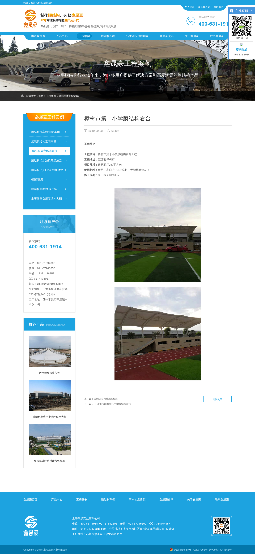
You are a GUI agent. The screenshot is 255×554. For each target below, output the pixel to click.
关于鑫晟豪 (192, 36)
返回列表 (217, 399)
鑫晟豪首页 (38, 36)
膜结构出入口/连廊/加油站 (47, 170)
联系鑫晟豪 (204, 7)
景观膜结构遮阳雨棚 (43, 141)
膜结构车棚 (108, 36)
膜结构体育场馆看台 (69, 96)
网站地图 (218, 7)
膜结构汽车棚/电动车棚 (45, 132)
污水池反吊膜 (137, 499)
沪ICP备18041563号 (220, 549)
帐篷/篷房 (37, 179)
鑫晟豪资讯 (167, 36)
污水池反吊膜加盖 (137, 36)
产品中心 (61, 36)
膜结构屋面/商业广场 (44, 189)
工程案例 (84, 36)
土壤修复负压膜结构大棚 (46, 198)
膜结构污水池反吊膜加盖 (46, 160)
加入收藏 (189, 7)
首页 (41, 96)
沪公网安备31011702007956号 (190, 549)
